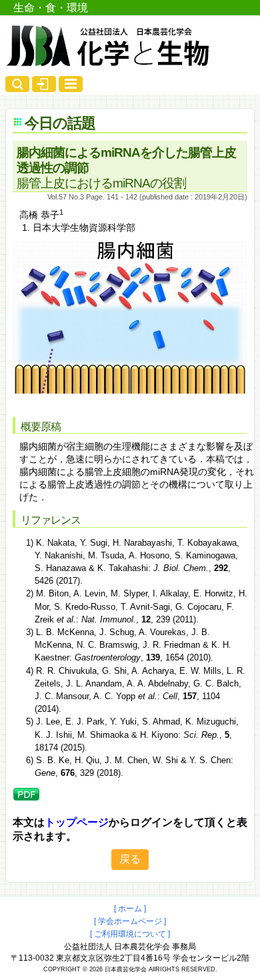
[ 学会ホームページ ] (130, 921)
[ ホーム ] (130, 908)
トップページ (77, 822)
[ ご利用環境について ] (130, 934)
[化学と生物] (108, 61)
